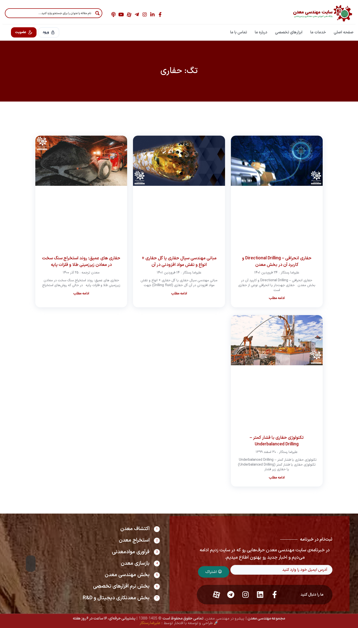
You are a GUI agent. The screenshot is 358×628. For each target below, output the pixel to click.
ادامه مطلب (277, 298)
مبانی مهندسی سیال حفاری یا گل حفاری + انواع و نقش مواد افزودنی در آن (179, 261)
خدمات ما (318, 32)
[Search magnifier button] (97, 13)
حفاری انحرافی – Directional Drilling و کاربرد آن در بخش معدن (276, 261)
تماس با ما (238, 32)
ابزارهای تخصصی (288, 32)
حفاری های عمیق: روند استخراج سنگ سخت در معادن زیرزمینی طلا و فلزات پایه (81, 261)
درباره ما (261, 32)
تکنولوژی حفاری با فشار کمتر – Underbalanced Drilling (277, 441)
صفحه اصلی (343, 32)
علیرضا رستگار (150, 623)
